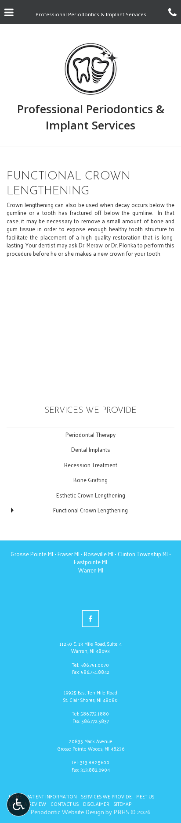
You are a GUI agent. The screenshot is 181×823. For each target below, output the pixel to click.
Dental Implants (90, 449)
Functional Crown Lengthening (90, 510)
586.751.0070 (94, 664)
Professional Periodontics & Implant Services (90, 117)
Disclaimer (96, 803)
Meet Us (145, 796)
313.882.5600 (94, 762)
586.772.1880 (94, 713)
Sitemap (122, 803)
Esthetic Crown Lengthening (90, 495)
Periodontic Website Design (67, 811)
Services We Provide (90, 411)
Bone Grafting (90, 480)
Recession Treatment (90, 465)
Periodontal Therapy (90, 434)
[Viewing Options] (18, 804)
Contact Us (65, 803)
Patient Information (51, 796)
